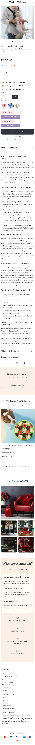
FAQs (3, 679)
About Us (5, 700)
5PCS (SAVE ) (7, 121)
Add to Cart (17, 132)
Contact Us (5, 703)
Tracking (4, 690)
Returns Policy (6, 687)
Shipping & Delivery (8, 685)
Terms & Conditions (8, 708)
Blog (3, 697)
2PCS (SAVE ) (7, 112)
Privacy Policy (6, 705)
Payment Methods (7, 682)
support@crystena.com (9, 673)
